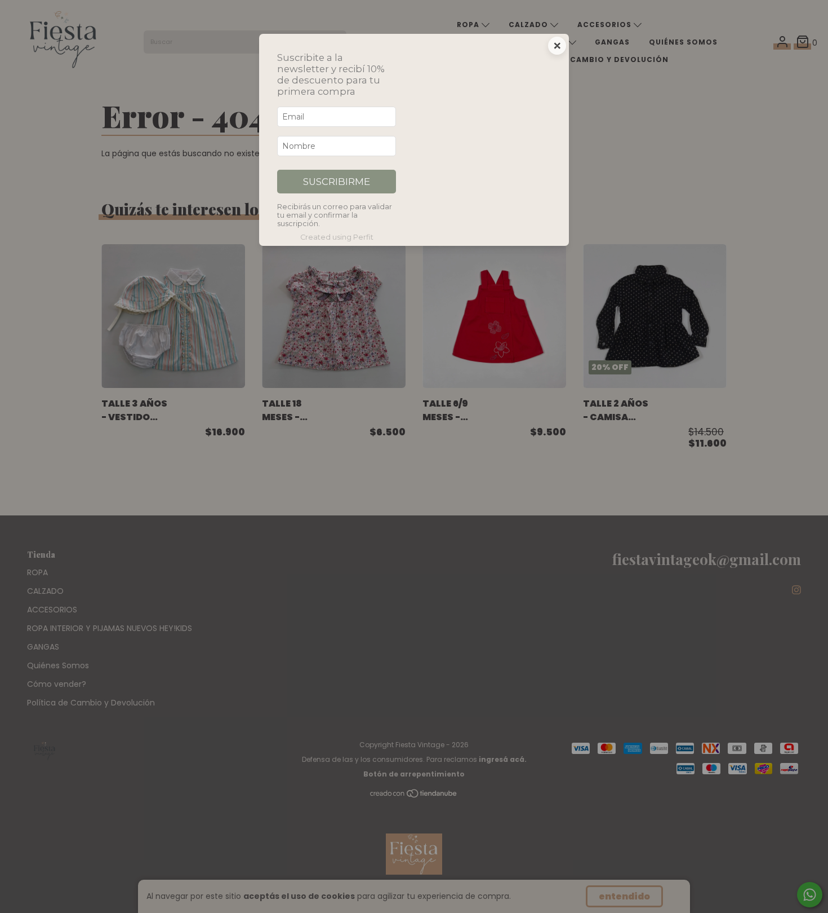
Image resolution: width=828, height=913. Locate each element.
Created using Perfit (336, 237)
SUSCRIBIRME (336, 181)
